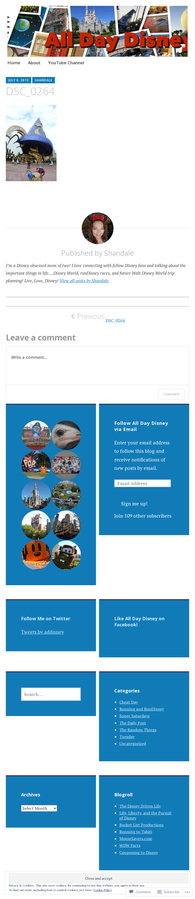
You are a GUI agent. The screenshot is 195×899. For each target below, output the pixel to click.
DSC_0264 (101, 317)
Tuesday (127, 736)
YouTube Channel (66, 63)
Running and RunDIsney (141, 709)
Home (13, 63)
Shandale (43, 80)
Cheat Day (128, 702)
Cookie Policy (102, 890)
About (34, 63)
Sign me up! (134, 503)
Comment (172, 394)
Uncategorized (132, 743)
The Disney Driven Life (140, 806)
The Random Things (137, 730)
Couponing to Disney (138, 852)
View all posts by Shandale (84, 281)
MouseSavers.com (135, 838)
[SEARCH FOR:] (51, 694)
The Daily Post (132, 723)
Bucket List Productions (141, 825)
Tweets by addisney (42, 632)
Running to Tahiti (135, 831)
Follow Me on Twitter (45, 618)
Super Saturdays (134, 716)
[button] (36, 435)
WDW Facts (129, 845)
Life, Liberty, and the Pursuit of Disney (145, 815)
